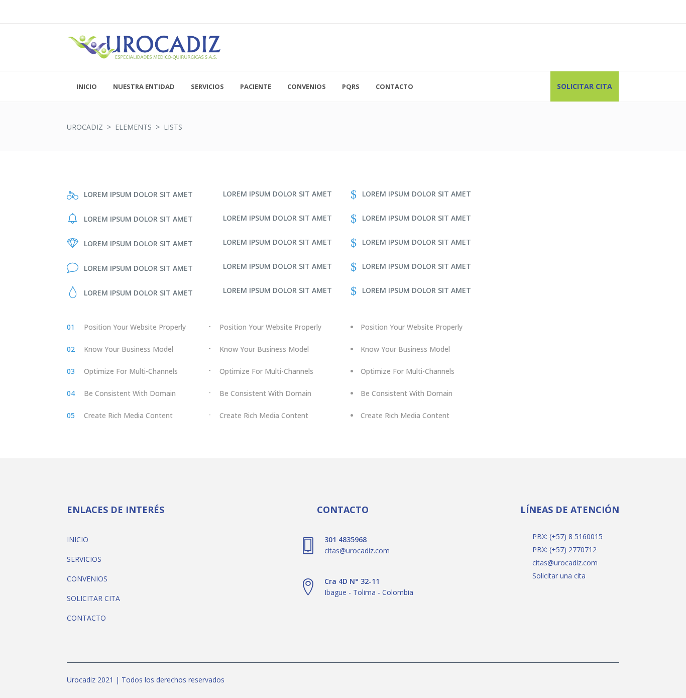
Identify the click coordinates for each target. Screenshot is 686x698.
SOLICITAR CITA (93, 598)
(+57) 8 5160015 (576, 536)
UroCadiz (85, 127)
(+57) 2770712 (573, 549)
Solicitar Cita (584, 86)
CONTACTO (86, 618)
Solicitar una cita (559, 575)
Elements (133, 127)
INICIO (77, 539)
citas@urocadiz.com (565, 562)
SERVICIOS (84, 559)
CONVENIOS (87, 578)
